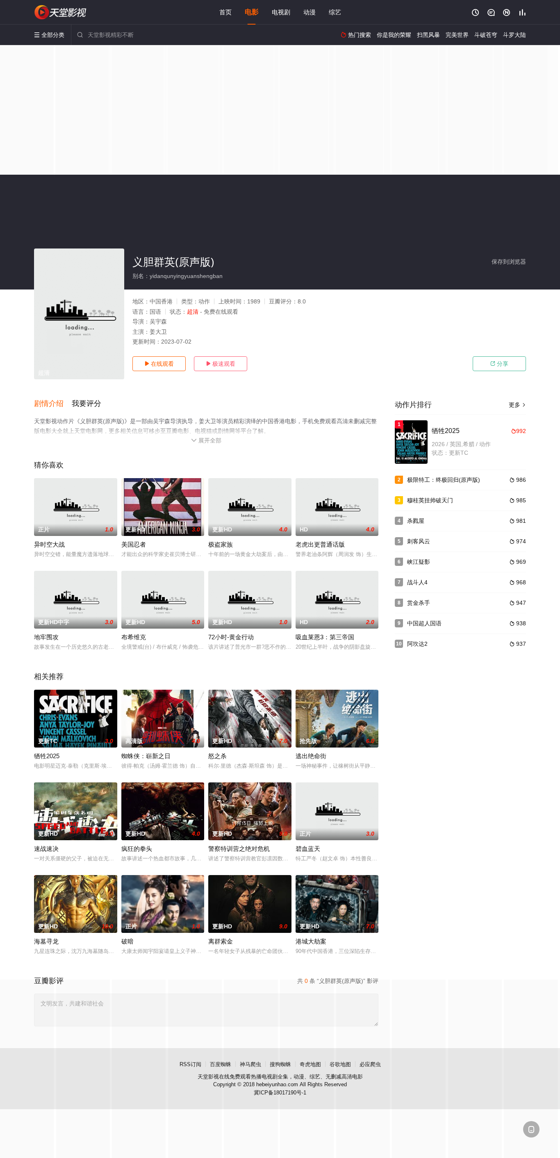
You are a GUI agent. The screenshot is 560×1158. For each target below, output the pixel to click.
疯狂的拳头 (136, 848)
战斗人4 (417, 582)
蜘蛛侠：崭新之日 (146, 755)
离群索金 (220, 941)
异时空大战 (49, 544)
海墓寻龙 (46, 941)
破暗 (127, 941)
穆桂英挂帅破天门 (430, 500)
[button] (53, 404)
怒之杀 (217, 755)
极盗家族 (220, 544)
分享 (499, 363)
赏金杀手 (418, 603)
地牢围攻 (46, 637)
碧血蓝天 (308, 848)
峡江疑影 (418, 561)
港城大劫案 (311, 941)
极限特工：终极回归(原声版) (443, 479)
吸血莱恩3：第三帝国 (325, 637)
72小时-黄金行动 (231, 637)
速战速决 (46, 848)
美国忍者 (133, 544)
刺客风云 (418, 541)
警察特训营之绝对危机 (239, 848)
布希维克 (133, 637)
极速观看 (220, 363)
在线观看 (159, 363)
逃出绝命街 (311, 755)
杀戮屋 (415, 520)
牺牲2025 (46, 755)
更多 (517, 404)
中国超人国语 (424, 623)
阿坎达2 (417, 644)
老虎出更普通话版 (320, 544)
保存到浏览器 (509, 261)
